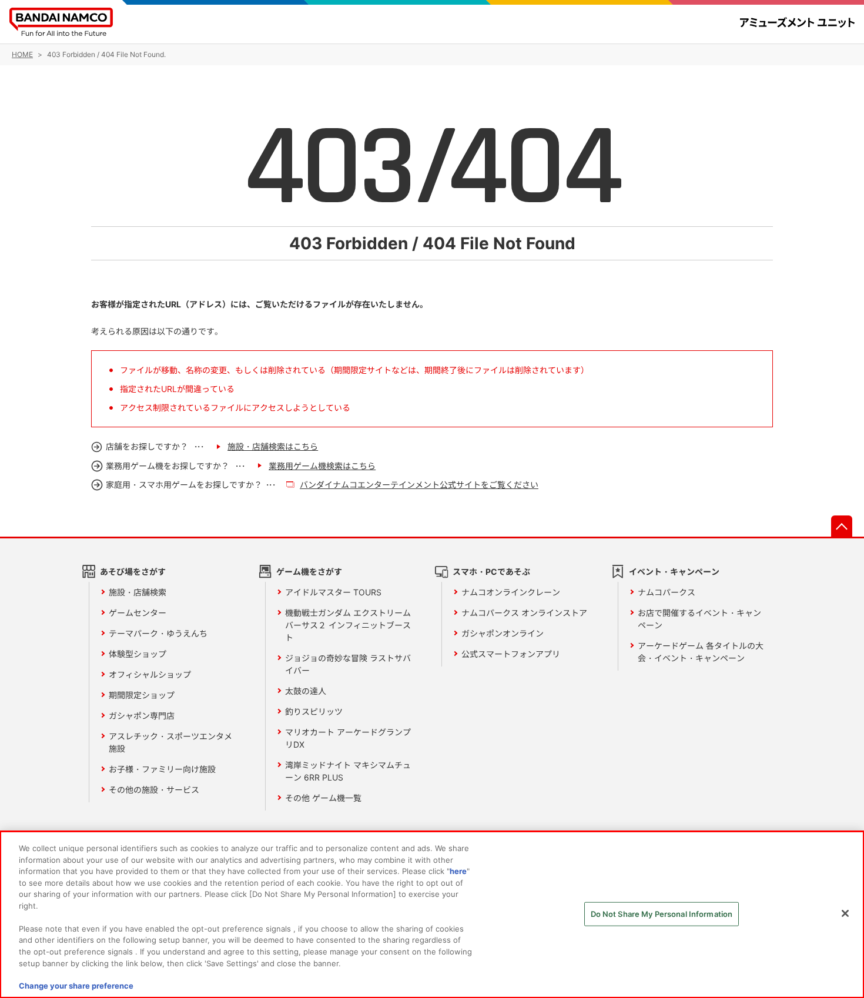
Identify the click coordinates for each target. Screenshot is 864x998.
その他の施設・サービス (154, 790)
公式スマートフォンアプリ (510, 654)
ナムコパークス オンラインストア (524, 613)
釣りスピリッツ (314, 711)
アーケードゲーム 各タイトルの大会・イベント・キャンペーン (700, 652)
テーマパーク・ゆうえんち (158, 633)
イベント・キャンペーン (674, 572)
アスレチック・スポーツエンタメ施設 (170, 742)
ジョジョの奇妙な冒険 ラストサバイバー (348, 664)
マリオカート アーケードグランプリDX (348, 738)
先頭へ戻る (841, 526)
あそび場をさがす (133, 572)
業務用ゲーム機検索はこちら (322, 466)
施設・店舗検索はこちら (272, 446)
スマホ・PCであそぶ (491, 572)
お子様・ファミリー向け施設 (162, 769)
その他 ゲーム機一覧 (323, 798)
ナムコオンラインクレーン (510, 592)
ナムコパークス (666, 592)
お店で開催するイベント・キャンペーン (699, 619)
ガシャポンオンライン (502, 633)
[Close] (845, 913)
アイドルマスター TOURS (333, 592)
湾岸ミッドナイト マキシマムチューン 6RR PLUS (348, 771)
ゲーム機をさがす (309, 572)
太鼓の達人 (305, 691)
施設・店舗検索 (137, 592)
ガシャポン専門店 (142, 716)
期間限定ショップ (142, 695)
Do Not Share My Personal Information (662, 914)
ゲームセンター (137, 613)
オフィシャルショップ (150, 674)
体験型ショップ (137, 654)
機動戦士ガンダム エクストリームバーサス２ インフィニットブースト (348, 625)
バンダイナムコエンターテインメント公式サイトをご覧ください (419, 485)
